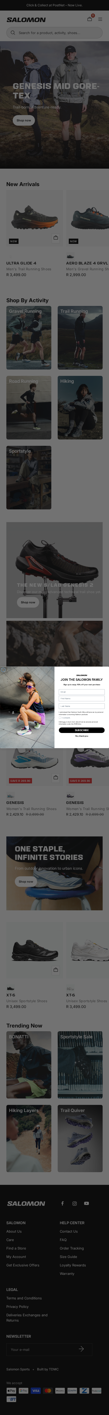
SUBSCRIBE (82, 730)
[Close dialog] (3, 670)
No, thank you (81, 736)
